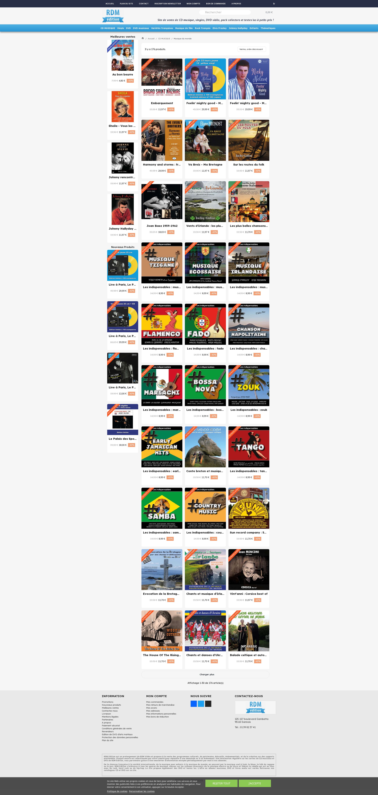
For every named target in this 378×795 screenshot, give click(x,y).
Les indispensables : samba (163, 532)
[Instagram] (208, 703)
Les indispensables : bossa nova (209, 410)
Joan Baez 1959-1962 (161, 226)
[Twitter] (201, 703)
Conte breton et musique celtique (210, 471)
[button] (119, 81)
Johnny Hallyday (238, 28)
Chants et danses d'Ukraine (206, 655)
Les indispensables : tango (249, 471)
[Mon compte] (263, 4)
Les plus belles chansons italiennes (255, 226)
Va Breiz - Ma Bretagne (205, 164)
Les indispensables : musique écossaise (214, 287)
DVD (128, 28)
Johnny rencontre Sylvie (126, 177)
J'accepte (255, 783)
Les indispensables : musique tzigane (169, 287)
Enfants (254, 28)
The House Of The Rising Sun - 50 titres (171, 655)
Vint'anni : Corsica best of (249, 594)
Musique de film (184, 28)
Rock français (202, 28)
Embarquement (162, 103)
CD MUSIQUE (108, 28)
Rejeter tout (221, 783)
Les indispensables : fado (205, 348)
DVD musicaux (141, 28)
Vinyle (120, 28)
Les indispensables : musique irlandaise (258, 287)
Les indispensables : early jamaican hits (171, 471)
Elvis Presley (220, 28)
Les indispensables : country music (211, 532)
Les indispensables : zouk (248, 410)
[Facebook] (193, 703)
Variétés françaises (162, 28)
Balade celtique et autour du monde (256, 655)
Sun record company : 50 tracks (253, 532)
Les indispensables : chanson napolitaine (259, 348)
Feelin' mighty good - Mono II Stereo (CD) (260, 103)
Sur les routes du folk (248, 164)
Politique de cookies (117, 791)
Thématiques (268, 28)
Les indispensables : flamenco (164, 348)
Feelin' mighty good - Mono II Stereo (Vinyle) (219, 103)
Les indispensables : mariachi (164, 410)
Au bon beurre (122, 74)
